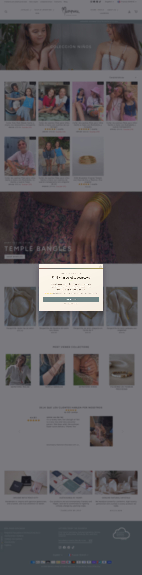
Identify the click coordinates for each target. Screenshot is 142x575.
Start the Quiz (71, 299)
